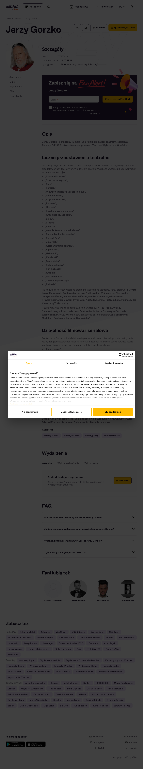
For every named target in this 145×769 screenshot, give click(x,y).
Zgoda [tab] (29, 363)
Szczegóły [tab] (71, 363)
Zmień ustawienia (69, 412)
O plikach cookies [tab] (114, 363)
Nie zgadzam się (30, 412)
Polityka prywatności (21, 404)
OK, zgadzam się (113, 412)
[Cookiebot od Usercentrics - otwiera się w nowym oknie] (120, 355)
